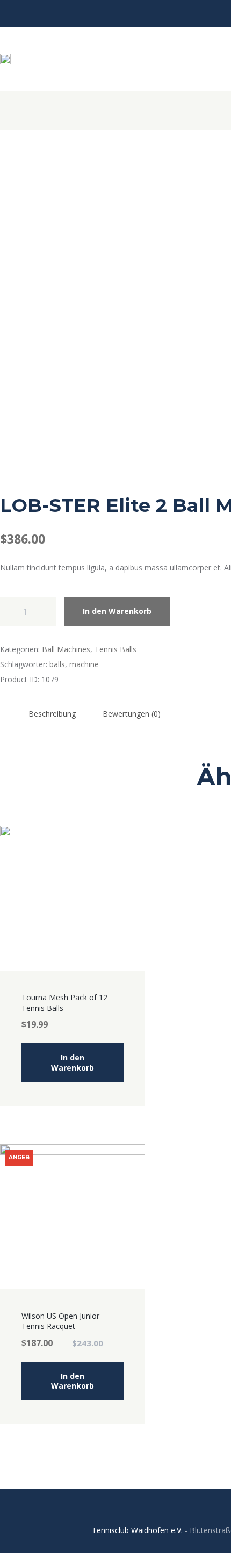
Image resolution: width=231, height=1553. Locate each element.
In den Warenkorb (117, 611)
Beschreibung (52, 714)
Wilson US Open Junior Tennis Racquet (60, 1321)
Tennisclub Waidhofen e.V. (137, 1530)
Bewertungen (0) (132, 714)
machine (84, 664)
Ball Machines (66, 649)
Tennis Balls (115, 649)
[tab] (52, 713)
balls (57, 664)
